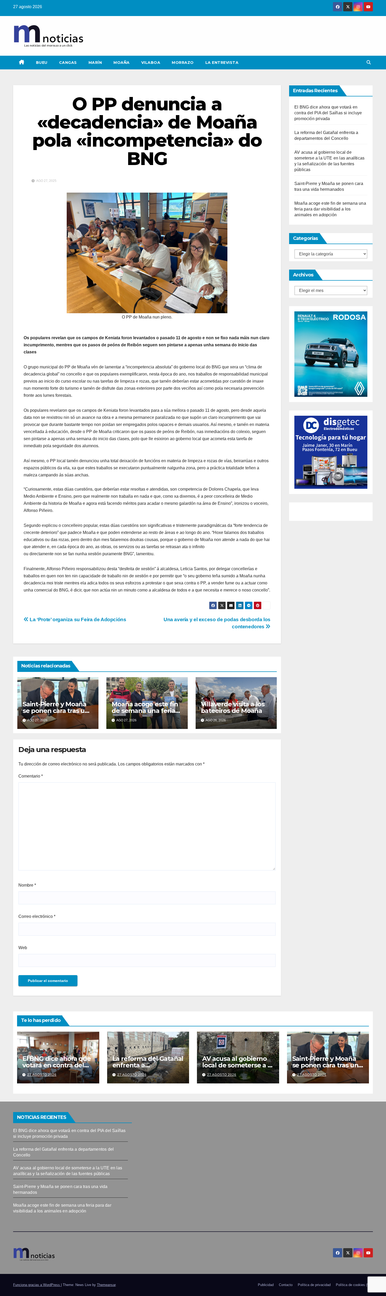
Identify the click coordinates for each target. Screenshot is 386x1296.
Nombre (27, 885)
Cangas (68, 62)
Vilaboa (150, 62)
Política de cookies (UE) (354, 1285)
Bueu (42, 62)
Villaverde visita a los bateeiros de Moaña (232, 707)
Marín (95, 62)
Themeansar (106, 1285)
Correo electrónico (36, 916)
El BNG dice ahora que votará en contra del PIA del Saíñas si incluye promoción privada (328, 113)
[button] (369, 62)
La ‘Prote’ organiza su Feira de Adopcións (77, 619)
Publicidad (266, 1285)
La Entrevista (222, 62)
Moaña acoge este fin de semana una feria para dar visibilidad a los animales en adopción (330, 209)
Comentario (30, 776)
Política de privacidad (314, 1285)
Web (22, 947)
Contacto (286, 1285)
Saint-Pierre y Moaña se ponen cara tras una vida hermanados (57, 710)
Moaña (121, 62)
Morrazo (183, 62)
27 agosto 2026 (41, 1075)
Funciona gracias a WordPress (37, 1285)
